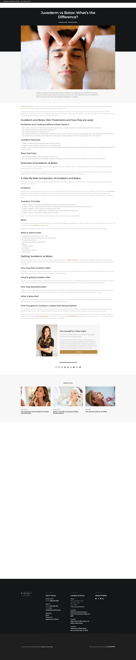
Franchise (6, 1)
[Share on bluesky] (73, 367)
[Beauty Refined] (67, 5)
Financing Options (14, 1)
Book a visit (126, 5)
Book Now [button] (78, 351)
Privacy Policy (49, 646)
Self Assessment (113, 5)
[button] (36, 396)
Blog (90, 5)
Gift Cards (23, 1)
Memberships (50, 5)
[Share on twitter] (59, 367)
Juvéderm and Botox (27, 106)
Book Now (49, 613)
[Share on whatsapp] (70, 367)
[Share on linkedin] (68, 367)
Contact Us (100, 5)
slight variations (72, 260)
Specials (28, 5)
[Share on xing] (76, 367)
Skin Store (39, 5)
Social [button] (28, 1)
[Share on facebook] (56, 367)
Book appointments (42, 316)
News (47, 615)
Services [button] (19, 5)
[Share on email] (79, 367)
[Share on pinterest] (65, 367)
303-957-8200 (73, 316)
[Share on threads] (62, 367)
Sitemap (43, 646)
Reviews (82, 5)
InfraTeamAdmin (73, 22)
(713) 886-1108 (54, 606)
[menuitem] (6, 1)
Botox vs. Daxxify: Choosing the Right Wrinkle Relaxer (65, 412)
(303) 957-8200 (54, 601)
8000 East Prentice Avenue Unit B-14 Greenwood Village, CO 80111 (80, 614)
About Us (9, 5)
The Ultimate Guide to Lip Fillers (96, 411)
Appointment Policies (52, 619)
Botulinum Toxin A (39, 225)
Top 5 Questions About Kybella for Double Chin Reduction (35, 412)
